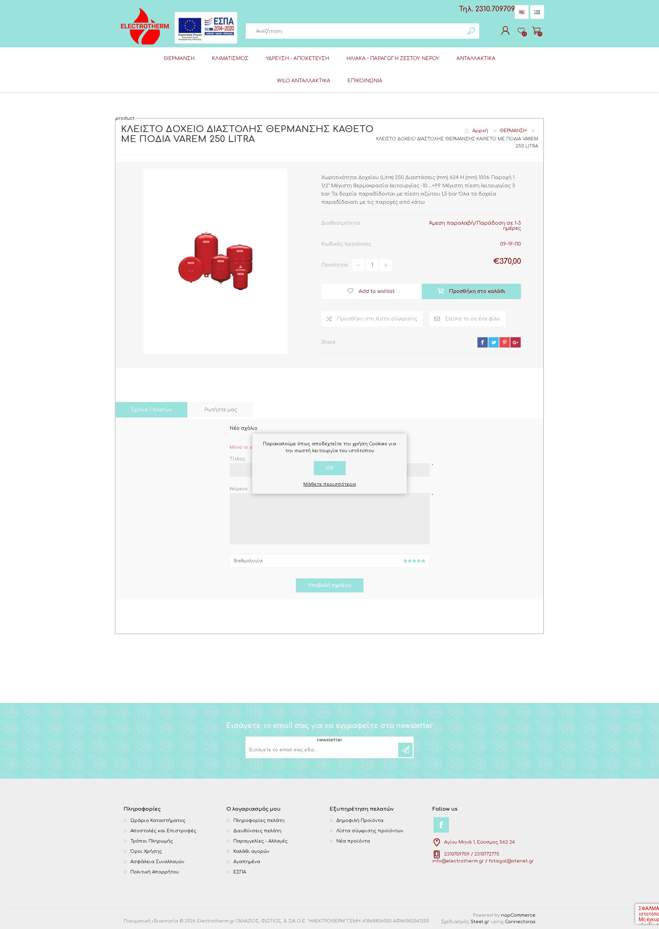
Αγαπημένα (246, 861)
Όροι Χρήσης (146, 851)
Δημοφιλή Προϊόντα (359, 820)
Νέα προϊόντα (353, 841)
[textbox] (354, 31)
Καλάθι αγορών (536, 30)
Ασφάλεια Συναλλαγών (157, 861)
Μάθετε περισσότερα (329, 484)
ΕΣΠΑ (239, 872)
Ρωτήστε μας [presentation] (220, 409)
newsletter (330, 740)
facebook (482, 342)
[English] (522, 12)
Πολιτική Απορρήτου (154, 872)
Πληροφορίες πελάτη (259, 820)
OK (330, 468)
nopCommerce (518, 915)
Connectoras (520, 921)
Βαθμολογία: (248, 560)
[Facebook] (441, 825)
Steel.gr (480, 921)
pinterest (504, 342)
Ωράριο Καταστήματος (157, 820)
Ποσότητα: (335, 265)
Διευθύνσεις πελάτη (257, 830)
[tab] (151, 410)
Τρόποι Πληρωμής (151, 841)
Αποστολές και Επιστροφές (163, 830)
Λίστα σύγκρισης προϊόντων (369, 830)
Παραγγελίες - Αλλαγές (260, 841)
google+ (515, 342)
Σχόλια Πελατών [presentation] (151, 409)
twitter (493, 342)
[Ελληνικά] (537, 12)
